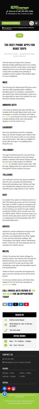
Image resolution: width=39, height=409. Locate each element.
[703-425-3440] (6, 330)
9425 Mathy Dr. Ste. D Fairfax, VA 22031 (17, 362)
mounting (7, 117)
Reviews (26, 395)
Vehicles (21, 395)
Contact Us (32, 395)
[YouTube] (9, 388)
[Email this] (4, 304)
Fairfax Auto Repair (28, 54)
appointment (6, 284)
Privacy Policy (19, 397)
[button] (36, 23)
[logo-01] (19, 8)
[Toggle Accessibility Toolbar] (4, 394)
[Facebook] (4, 388)
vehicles (5, 164)
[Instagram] (13, 388)
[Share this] (10, 304)
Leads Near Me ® (26, 403)
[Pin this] (26, 304)
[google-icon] (31, 23)
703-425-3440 (14, 330)
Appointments (14, 395)
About (8, 395)
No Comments (20, 56)
